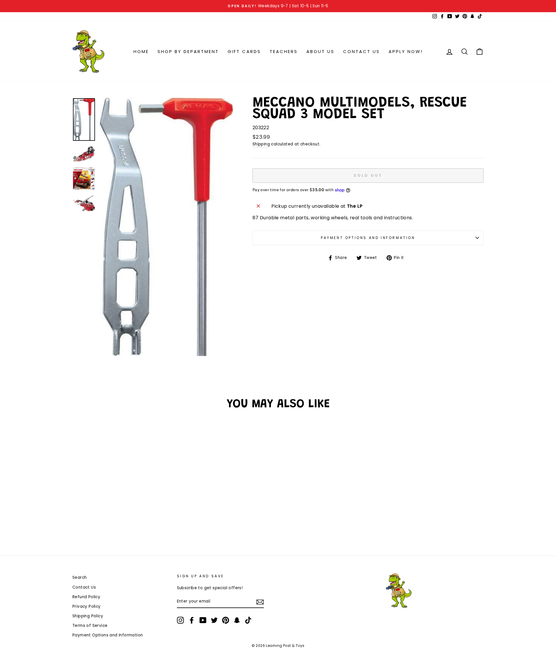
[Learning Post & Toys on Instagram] (180, 620)
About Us (320, 51)
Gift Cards (244, 51)
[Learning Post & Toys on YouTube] (203, 620)
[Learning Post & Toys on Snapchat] (236, 620)
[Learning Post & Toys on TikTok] (248, 620)
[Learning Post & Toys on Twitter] (214, 620)
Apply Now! (406, 51)
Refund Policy (86, 597)
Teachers (284, 51)
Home (141, 51)
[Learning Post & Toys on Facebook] (191, 620)
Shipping (261, 144)
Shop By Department (188, 51)
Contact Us (361, 51)
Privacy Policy (86, 606)
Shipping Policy (87, 616)
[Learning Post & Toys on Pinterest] (225, 620)
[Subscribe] (260, 601)
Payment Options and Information (368, 237)
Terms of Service (89, 625)
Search (79, 577)
